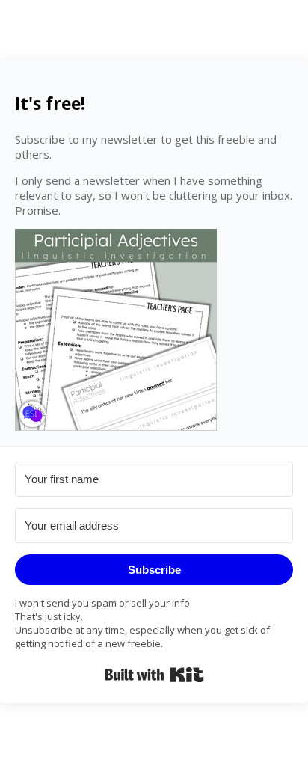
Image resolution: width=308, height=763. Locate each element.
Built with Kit (154, 674)
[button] (154, 330)
